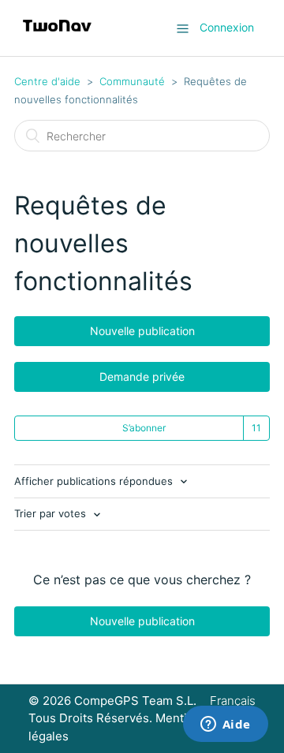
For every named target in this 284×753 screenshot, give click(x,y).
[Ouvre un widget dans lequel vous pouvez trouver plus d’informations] (225, 725)
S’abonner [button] (144, 428)
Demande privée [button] (142, 376)
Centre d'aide (47, 81)
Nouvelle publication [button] (142, 330)
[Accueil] (57, 35)
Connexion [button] (227, 27)
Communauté (132, 81)
